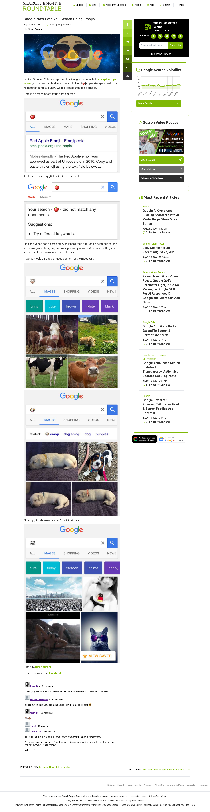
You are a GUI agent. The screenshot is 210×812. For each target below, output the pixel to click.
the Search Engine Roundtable (73, 796)
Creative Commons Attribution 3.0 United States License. (99, 805)
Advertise (192, 785)
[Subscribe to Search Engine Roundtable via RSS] (180, 36)
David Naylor (43, 667)
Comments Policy (175, 785)
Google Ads (149, 322)
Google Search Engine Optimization (154, 357)
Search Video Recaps (154, 272)
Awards (147, 785)
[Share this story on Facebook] (127, 24)
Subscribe (175, 45)
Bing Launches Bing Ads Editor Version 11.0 (166, 769)
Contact (204, 785)
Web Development (115, 800)
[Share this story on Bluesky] (127, 59)
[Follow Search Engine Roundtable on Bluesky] (166, 36)
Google (38, 29)
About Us (159, 785)
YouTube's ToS (187, 805)
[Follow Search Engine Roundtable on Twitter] (160, 36)
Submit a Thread (115, 785)
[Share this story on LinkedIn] (127, 50)
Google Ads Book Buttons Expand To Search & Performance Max (161, 331)
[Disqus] (72, 719)
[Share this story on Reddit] (127, 41)
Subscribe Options (161, 54)
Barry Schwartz (64, 24)
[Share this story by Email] (127, 67)
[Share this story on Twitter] (127, 33)
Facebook (55, 673)
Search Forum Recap (154, 243)
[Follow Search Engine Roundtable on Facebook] (153, 36)
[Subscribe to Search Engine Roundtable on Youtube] (173, 36)
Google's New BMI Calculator (54, 767)
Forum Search (134, 785)
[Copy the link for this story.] (127, 76)
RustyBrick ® (95, 800)
